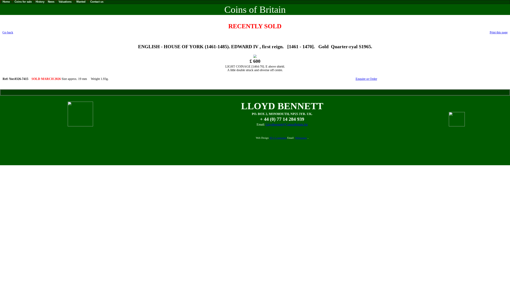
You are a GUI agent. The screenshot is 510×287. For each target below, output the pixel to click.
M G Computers (278, 137)
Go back (7, 32)
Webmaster (301, 137)
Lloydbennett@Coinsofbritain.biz (287, 124)
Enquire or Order (366, 79)
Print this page (499, 32)
